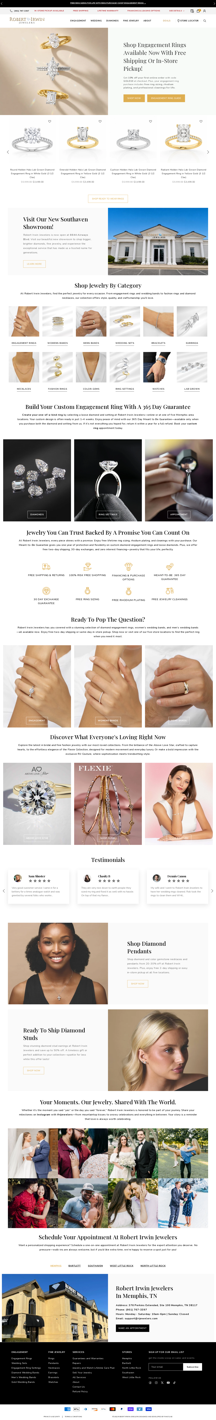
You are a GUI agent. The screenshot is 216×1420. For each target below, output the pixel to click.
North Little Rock (131, 1367)
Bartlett (74, 1265)
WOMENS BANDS (108, 720)
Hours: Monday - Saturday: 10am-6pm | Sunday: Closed (152, 1314)
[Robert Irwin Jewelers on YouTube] (168, 1382)
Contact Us (79, 1386)
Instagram (43, 1114)
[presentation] (214, 3)
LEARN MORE (34, 264)
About (76, 1382)
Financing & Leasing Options (143, 10)
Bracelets (53, 1377)
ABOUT (147, 20)
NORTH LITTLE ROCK (153, 1265)
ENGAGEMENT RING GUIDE (166, 98)
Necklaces (54, 1367)
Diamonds (112, 20)
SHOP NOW (134, 98)
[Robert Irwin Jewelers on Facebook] (150, 1382)
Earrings (53, 1372)
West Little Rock (121, 1265)
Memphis (127, 1358)
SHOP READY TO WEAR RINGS (108, 198)
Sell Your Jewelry (82, 1372)
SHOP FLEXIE (108, 838)
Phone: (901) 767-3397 (131, 1309)
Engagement (78, 20)
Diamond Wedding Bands (25, 1372)
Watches (53, 1382)
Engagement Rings (22, 1358)
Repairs (77, 1363)
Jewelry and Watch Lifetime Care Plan (94, 1367)
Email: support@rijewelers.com (137, 1318)
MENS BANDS (179, 720)
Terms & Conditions (73, 1417)
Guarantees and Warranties (88, 1358)
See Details (175, 10)
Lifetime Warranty (107, 10)
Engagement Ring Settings (26, 1367)
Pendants (53, 1363)
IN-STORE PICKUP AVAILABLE (49, 10)
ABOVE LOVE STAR (37, 838)
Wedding (96, 20)
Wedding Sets (19, 1363)
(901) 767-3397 (21, 11)
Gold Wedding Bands (23, 1382)
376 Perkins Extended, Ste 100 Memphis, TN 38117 (163, 1305)
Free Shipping (80, 10)
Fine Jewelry (131, 20)
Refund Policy (80, 1391)
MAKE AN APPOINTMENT (133, 1328)
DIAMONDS (37, 514)
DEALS (166, 20)
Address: (122, 1305)
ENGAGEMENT (37, 720)
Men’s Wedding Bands (24, 1377)
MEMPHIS (56, 1265)
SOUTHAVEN (95, 1265)
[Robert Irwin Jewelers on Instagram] (156, 1382)
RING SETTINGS (108, 514)
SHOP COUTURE (178, 838)
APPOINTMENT (179, 514)
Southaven (128, 1372)
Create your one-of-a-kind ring (42, 415)
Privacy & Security (52, 1417)
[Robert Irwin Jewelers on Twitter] (162, 1382)
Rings (51, 1358)
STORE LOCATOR (189, 20)
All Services (79, 1377)
